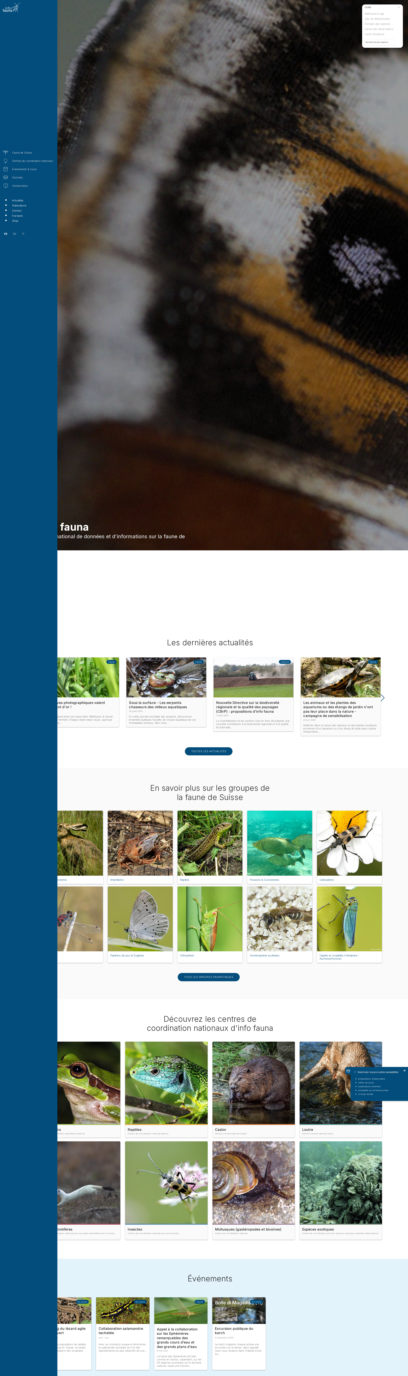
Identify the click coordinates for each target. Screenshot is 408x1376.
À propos (17, 215)
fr (5, 233)
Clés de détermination (377, 18)
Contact (17, 210)
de (14, 233)
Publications (19, 205)
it (23, 233)
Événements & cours (24, 169)
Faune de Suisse (22, 152)
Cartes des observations (379, 29)
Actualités (18, 200)
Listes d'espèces (375, 34)
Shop (15, 220)
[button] (382, 697)
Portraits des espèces (377, 23)
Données (17, 177)
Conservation (20, 185)
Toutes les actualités (208, 751)
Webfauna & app (374, 13)
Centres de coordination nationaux (32, 160)
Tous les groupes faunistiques (208, 977)
